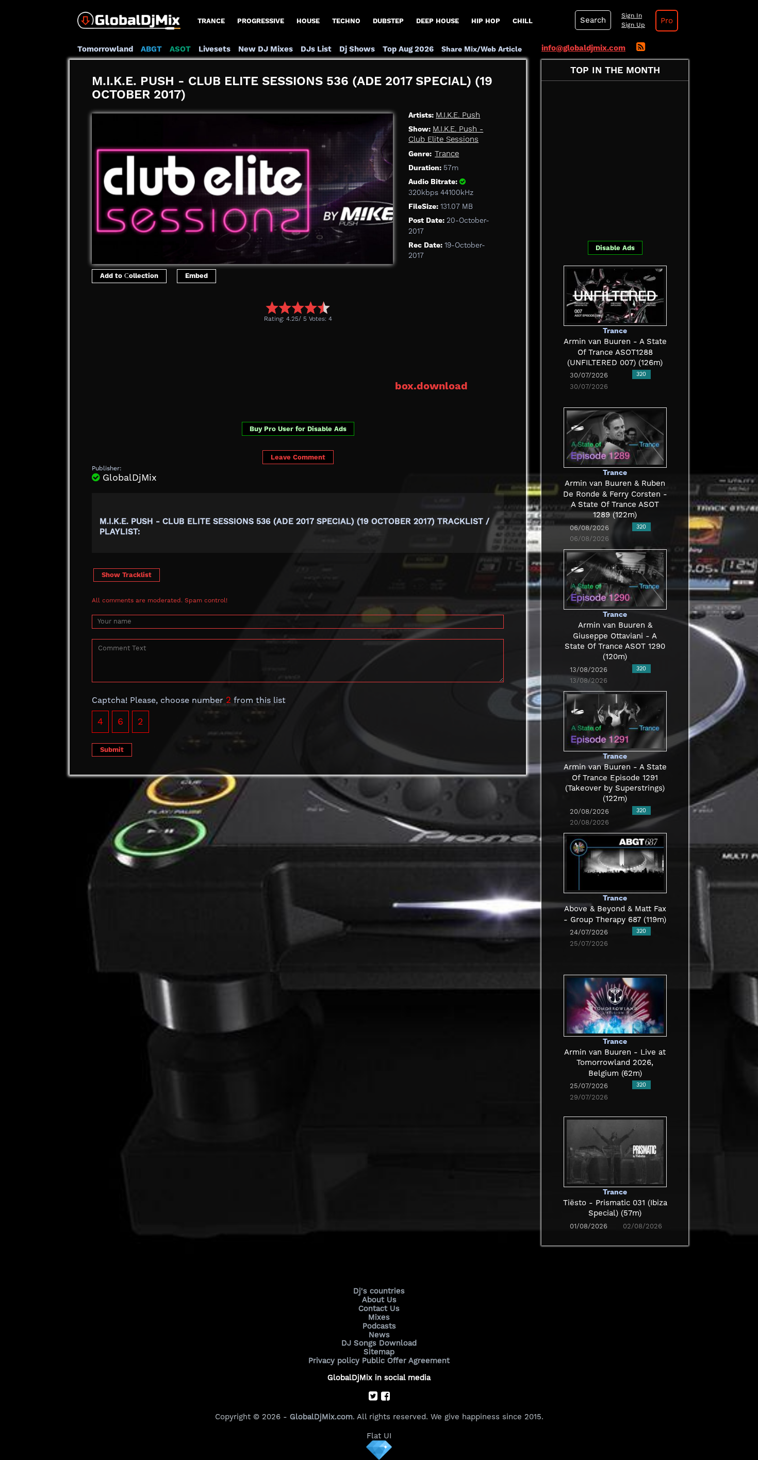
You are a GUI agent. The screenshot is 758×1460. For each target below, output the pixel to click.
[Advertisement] (279, 351)
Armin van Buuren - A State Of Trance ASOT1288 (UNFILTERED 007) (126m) (615, 352)
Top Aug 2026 (408, 49)
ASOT (180, 49)
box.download (431, 386)
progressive (260, 21)
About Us (379, 1299)
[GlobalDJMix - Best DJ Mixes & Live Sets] (125, 17)
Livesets (214, 49)
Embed (196, 276)
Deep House (437, 21)
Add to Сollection (129, 276)
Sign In (631, 15)
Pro (667, 20)
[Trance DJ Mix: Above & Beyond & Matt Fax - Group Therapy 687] (615, 862)
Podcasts (379, 1326)
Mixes (379, 1317)
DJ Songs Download (379, 1343)
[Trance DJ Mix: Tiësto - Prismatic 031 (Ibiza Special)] (615, 1151)
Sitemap (379, 1351)
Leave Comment (298, 457)
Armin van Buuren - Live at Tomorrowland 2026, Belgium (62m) (615, 1062)
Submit (112, 749)
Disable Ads (615, 248)
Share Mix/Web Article (481, 49)
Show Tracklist (127, 575)
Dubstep (388, 21)
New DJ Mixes (265, 49)
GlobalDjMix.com (321, 1416)
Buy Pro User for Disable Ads (298, 429)
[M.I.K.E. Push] (242, 186)
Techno (346, 21)
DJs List (316, 49)
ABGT (151, 49)
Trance (211, 21)
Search (593, 20)
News (379, 1334)
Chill (523, 21)
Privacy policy (333, 1360)
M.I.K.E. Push (458, 115)
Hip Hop (485, 21)
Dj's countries (379, 1290)
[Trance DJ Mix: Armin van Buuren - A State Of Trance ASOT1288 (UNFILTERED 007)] (615, 295)
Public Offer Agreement (406, 1360)
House (308, 21)
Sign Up (633, 24)
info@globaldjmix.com (583, 48)
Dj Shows (357, 49)
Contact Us (379, 1308)
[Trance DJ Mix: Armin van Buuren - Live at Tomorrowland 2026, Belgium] (615, 1004)
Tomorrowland (105, 49)
